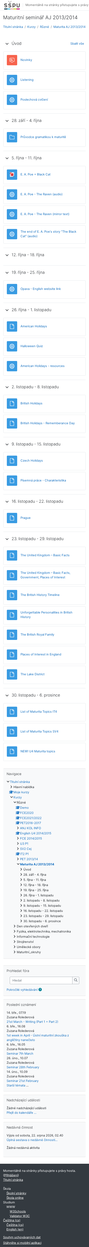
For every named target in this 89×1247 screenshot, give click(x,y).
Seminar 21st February (22, 1081)
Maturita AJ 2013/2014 (69, 27)
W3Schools (18, 1211)
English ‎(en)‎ (14, 1229)
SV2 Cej (25, 849)
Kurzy (31, 27)
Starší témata (16, 1085)
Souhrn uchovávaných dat (22, 1237)
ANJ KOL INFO (30, 828)
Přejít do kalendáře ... (21, 1113)
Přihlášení (11, 1175)
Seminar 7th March (20, 1053)
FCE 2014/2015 (31, 838)
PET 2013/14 (29, 859)
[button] (7, 43)
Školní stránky (16, 1193)
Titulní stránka (13, 27)
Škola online (15, 1198)
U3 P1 (24, 844)
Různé (44, 27)
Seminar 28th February (23, 1067)
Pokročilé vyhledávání (22, 990)
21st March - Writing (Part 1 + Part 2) (32, 1022)
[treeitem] (44, 867)
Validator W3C (20, 1216)
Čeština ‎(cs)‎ (11, 1220)
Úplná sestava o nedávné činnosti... (32, 1140)
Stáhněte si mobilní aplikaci (22, 1243)
